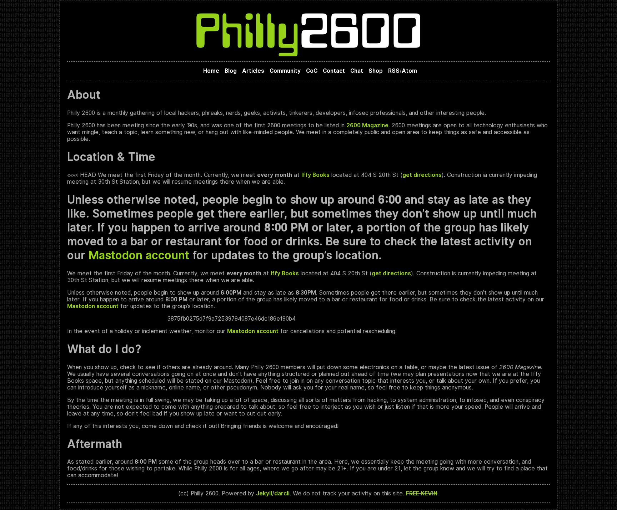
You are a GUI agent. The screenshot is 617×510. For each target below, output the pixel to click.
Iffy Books (315, 175)
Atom (409, 70)
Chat (356, 70)
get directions (422, 175)
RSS (394, 70)
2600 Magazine (367, 125)
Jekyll (264, 493)
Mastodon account (139, 255)
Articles (253, 70)
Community (285, 70)
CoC (311, 70)
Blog (231, 70)
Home (211, 70)
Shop (375, 70)
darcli (282, 493)
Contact (334, 70)
